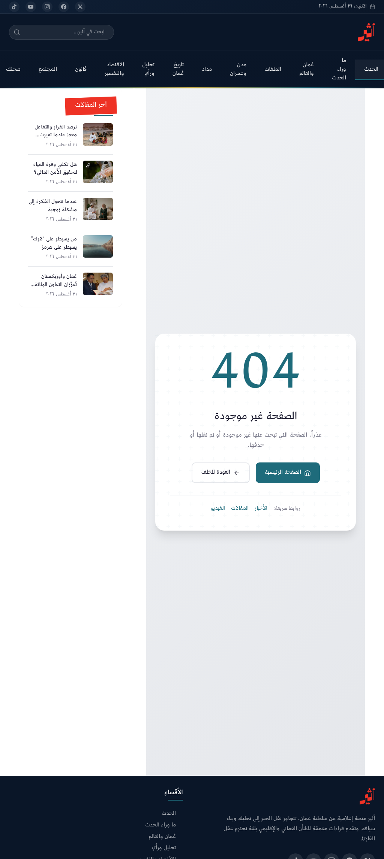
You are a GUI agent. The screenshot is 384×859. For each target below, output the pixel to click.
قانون (81, 69)
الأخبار (261, 508)
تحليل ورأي (148, 69)
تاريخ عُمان (178, 69)
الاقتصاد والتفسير (114, 69)
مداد (207, 69)
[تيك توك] (14, 6)
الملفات (272, 69)
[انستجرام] (47, 6)
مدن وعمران (238, 69)
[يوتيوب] (31, 6)
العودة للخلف (215, 472)
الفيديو (218, 508)
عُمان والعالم (306, 69)
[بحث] (17, 32)
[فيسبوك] (63, 6)
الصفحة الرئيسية (283, 472)
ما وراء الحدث (339, 69)
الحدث (169, 814)
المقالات (240, 508)
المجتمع (48, 69)
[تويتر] (80, 6)
